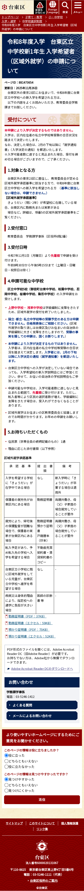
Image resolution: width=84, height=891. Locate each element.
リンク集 (42, 829)
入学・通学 (9, 21)
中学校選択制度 (32, 21)
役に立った (16, 755)
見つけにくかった (21, 790)
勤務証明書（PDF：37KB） (27, 616)
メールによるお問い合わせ (32, 715)
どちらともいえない (23, 761)
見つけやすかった (21, 779)
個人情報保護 (69, 823)
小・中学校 (56, 17)
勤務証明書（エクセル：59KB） (31, 623)
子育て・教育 (33, 17)
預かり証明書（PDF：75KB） (29, 629)
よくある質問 (22, 705)
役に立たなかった (21, 766)
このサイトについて (42, 823)
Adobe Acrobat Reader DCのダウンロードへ (42, 668)
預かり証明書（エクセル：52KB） (32, 636)
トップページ (10, 17)
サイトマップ (14, 823)
